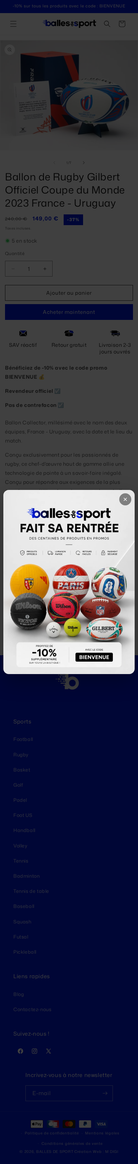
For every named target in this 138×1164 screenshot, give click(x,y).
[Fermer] (125, 499)
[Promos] (69, 582)
